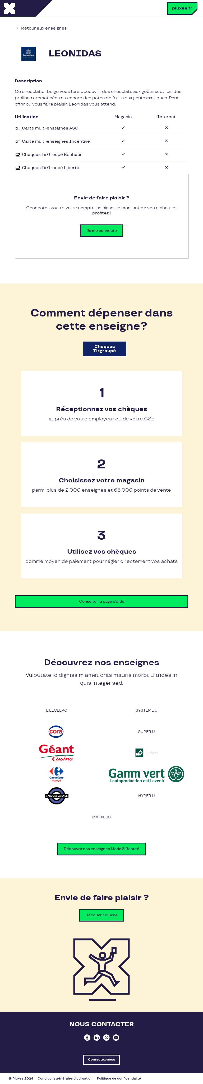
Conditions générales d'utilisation (65, 1079)
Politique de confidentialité (119, 1079)
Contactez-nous (101, 1060)
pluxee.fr (182, 8)
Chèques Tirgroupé (104, 348)
